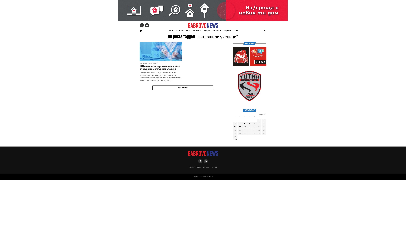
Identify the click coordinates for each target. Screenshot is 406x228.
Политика (179, 30)
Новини (170, 30)
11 (240, 127)
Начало (191, 167)
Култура (207, 30)
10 (235, 127)
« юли (235, 139)
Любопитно (217, 30)
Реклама (206, 167)
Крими (188, 30)
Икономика (197, 30)
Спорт (236, 30)
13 (249, 127)
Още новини (183, 87)
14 (254, 127)
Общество (227, 30)
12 (245, 127)
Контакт (214, 167)
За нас (199, 167)
